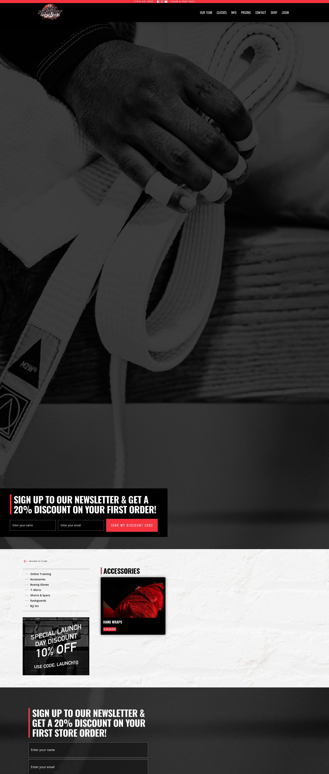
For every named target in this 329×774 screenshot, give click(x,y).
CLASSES (222, 12)
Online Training (40, 574)
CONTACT (260, 12)
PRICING (246, 12)
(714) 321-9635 (144, 1)
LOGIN (285, 12)
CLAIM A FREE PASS (183, 1)
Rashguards (38, 600)
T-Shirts (35, 590)
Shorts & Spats (40, 595)
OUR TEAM (206, 12)
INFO (233, 12)
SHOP (274, 12)
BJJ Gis (34, 606)
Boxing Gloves (39, 584)
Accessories (37, 579)
